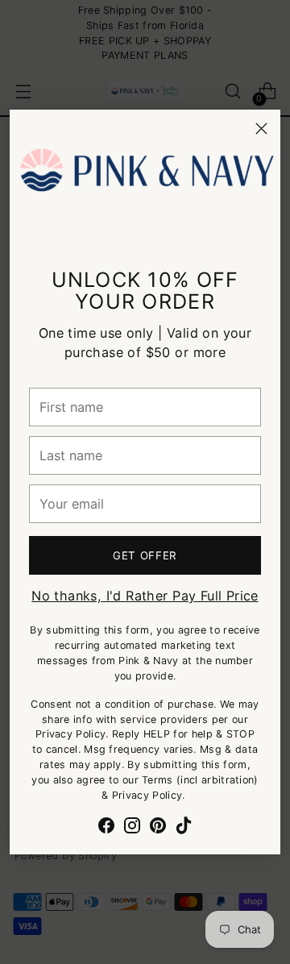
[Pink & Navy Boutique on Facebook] (106, 828)
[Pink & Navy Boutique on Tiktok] (183, 828)
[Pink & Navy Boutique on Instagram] (132, 828)
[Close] (261, 128)
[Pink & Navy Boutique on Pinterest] (158, 828)
